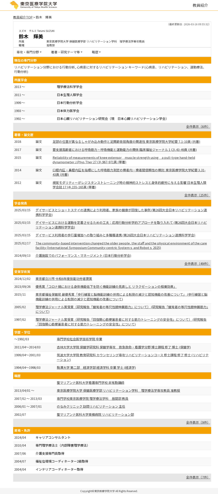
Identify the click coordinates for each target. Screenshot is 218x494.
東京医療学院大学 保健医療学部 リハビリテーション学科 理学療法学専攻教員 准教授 (118, 390)
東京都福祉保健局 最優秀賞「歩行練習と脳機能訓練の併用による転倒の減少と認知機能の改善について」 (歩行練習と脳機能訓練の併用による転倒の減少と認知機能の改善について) (121, 296)
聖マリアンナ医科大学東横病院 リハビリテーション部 (95, 414)
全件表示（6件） (198, 126)
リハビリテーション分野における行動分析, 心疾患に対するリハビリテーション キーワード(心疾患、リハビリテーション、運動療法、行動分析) (110, 69)
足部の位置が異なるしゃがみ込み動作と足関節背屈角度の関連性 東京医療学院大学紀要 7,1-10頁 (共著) (126, 141)
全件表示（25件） (197, 195)
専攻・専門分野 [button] (28, 52)
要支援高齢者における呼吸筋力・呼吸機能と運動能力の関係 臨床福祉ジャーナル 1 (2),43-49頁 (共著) (125, 149)
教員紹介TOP (23, 17)
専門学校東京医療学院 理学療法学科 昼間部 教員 (92, 398)
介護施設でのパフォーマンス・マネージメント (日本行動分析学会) (83, 255)
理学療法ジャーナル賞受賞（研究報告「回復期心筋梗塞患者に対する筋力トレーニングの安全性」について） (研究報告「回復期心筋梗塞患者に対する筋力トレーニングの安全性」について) (121, 321)
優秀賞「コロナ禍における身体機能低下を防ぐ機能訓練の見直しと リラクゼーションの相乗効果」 (106, 286)
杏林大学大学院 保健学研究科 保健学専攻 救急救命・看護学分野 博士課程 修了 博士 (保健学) (124, 347)
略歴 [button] (95, 52)
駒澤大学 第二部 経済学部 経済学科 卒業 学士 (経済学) (96, 367)
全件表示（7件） (198, 477)
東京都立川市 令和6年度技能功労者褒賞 (64, 278)
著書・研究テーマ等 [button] (65, 52)
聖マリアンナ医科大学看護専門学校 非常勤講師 (90, 382)
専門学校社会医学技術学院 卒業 (79, 339)
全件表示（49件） (197, 263)
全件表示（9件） (198, 422)
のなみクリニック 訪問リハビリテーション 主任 (91, 406)
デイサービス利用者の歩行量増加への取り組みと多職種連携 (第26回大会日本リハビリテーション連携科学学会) (115, 235)
